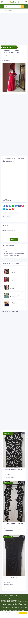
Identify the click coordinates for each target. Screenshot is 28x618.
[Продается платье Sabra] (14, 555)
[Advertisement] (14, 28)
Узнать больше (11, 616)
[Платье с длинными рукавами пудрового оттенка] (7, 271)
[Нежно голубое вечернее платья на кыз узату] (7, 295)
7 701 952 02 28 (7, 234)
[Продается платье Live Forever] (14, 449)
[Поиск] (22, 6)
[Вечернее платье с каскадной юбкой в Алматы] (7, 287)
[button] (4, 77)
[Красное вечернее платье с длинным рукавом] (7, 279)
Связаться (14, 239)
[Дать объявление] (26, 2)
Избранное (9, 10)
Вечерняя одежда (7, 60)
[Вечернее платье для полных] (7, 304)
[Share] (4, 206)
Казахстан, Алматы (9, 477)
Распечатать (7, 216)
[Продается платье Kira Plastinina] (14, 501)
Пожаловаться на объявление (11, 212)
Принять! (23, 612)
